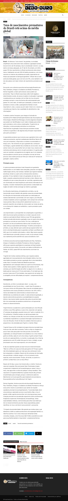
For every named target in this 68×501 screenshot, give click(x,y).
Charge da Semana (52, 61)
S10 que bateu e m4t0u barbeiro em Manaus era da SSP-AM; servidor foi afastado (59, 142)
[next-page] (7, 465)
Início (22, 1)
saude (14, 423)
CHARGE (48, 58)
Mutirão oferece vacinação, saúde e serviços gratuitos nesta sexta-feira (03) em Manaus (23, 458)
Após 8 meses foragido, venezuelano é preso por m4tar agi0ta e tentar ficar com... (59, 76)
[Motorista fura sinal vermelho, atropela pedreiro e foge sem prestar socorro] (49, 97)
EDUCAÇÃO (34, 15)
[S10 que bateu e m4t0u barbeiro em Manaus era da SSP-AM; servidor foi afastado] (49, 141)
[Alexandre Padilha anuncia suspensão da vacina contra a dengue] (37, 449)
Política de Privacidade (36, 1)
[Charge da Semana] (55, 52)
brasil (9, 423)
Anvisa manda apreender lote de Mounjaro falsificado (9, 456)
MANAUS (48, 125)
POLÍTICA (40, 15)
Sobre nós (27, 1)
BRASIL (47, 102)
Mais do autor (23, 441)
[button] (63, 15)
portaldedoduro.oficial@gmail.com (33, 491)
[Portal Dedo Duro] (34, 8)
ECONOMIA (27, 15)
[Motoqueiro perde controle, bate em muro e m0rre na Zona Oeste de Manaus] (49, 118)
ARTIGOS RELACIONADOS (11, 441)
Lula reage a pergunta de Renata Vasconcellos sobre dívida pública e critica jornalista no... (59, 164)
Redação (48, 63)
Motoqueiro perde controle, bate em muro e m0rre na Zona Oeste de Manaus (58, 120)
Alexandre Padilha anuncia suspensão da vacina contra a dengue (36, 456)
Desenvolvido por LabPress (54, 496)
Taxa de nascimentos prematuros (25, 423)
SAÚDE (45, 15)
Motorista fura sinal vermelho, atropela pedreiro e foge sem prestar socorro (59, 98)
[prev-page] (4, 465)
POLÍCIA (48, 81)
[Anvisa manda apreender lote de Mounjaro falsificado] (9, 449)
